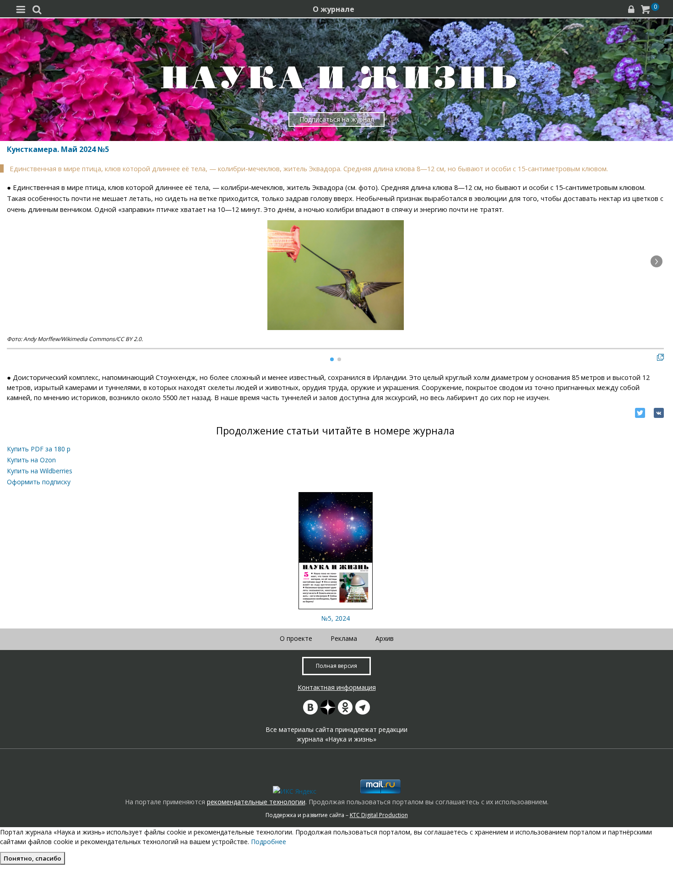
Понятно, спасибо (32, 858)
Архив (384, 638)
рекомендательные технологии (256, 801)
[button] (656, 261)
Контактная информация (337, 687)
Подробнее (268, 841)
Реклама (344, 638)
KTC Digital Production (379, 815)
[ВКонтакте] (659, 413)
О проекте (296, 638)
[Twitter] (640, 413)
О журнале (333, 9)
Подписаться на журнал (336, 119)
